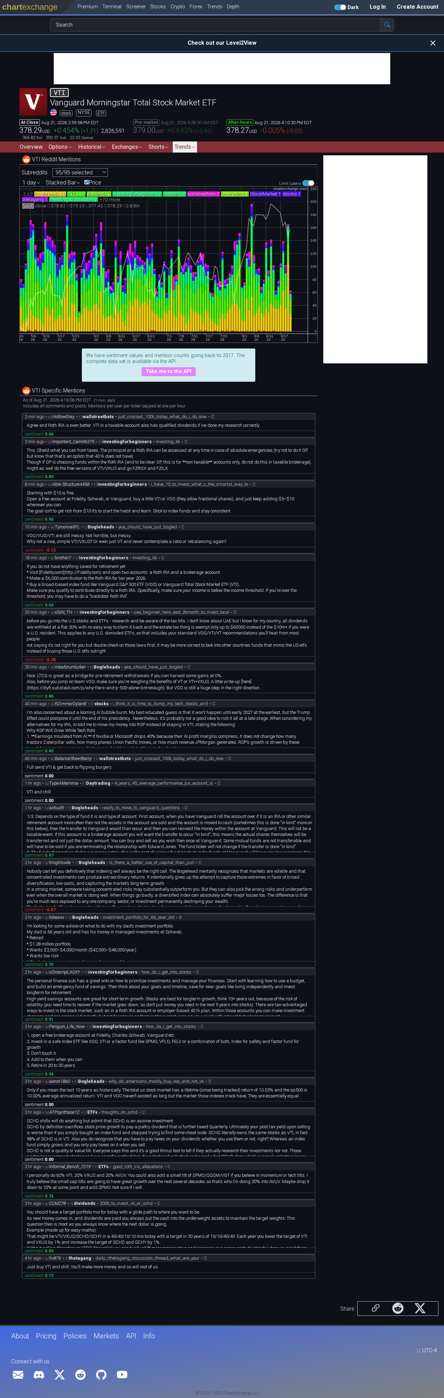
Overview (31, 147)
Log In (378, 6)
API (131, 1336)
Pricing (46, 1336)
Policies (75, 1336)
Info (149, 1336)
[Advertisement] (222, 68)
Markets (106, 1336)
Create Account (417, 6)
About (20, 1336)
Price (95, 182)
